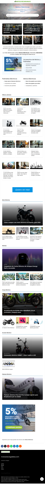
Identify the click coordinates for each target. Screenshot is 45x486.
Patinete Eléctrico (7, 374)
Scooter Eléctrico (6, 332)
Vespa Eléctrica (6, 290)
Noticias (4, 245)
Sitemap (2, 464)
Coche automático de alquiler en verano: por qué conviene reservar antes (14, 479)
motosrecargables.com (10, 457)
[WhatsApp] (11, 446)
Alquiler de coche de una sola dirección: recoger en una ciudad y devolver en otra (15, 476)
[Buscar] (37, 15)
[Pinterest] (8, 446)
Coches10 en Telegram (5, 460)
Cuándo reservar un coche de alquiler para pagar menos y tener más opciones (15, 480)
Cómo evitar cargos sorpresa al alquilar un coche (9, 478)
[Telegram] (17, 446)
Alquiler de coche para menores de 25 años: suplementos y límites (12, 481)
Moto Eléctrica (6, 200)
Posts (2, 466)
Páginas (2, 469)
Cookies (2, 463)
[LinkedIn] (14, 446)
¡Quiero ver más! (22, 190)
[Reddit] (20, 446)
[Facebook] (2, 446)
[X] (5, 446)
